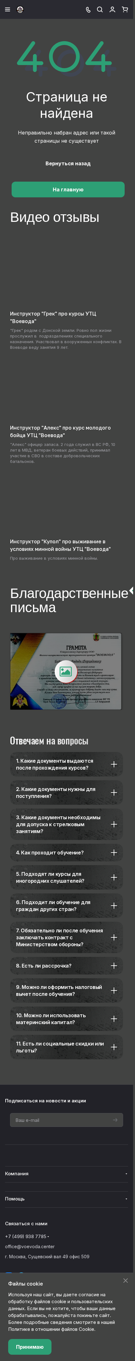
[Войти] (112, 9)
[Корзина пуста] (125, 9)
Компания (17, 1174)
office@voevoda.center (30, 1246)
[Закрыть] (126, 1281)
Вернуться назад (68, 163)
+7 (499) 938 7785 (25, 1236)
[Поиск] (100, 9)
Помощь (14, 1199)
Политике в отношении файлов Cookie (51, 1329)
